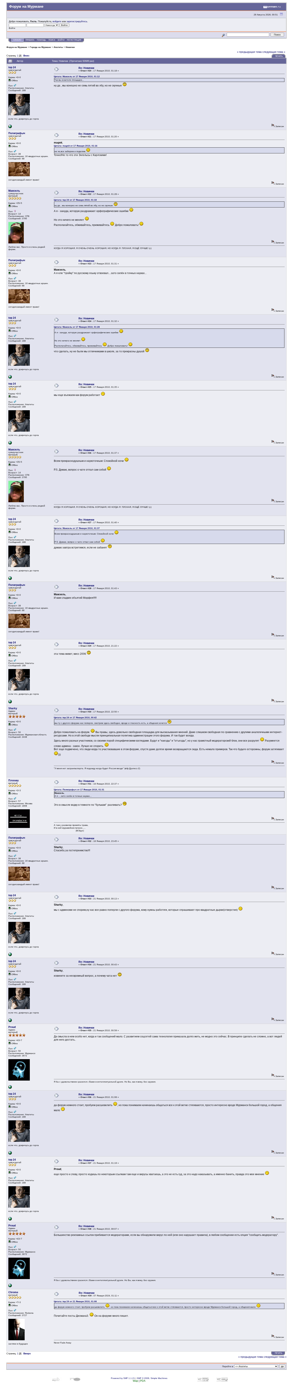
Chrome (13, 1292)
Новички (70, 47)
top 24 (12, 67)
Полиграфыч (16, 133)
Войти (61, 40)
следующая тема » (273, 51)
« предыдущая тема (249, 51)
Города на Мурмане (40, 47)
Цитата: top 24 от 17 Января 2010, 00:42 (75, 717)
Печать (279, 56)
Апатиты (58, 47)
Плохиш (13, 780)
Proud (12, 1027)
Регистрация (74, 40)
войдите (57, 21)
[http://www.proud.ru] (10, 1088)
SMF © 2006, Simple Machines (152, 1378)
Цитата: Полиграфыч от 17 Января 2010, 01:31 (79, 789)
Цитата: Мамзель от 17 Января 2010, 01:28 (77, 327)
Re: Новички (86, 68)
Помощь (41, 40)
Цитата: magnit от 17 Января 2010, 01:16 (75, 146)
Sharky (12, 708)
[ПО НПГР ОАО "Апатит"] (10, 127)
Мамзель (14, 190)
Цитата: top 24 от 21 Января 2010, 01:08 (75, 1301)
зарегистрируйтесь (76, 21)
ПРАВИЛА (30, 40)
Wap (135, 1380)
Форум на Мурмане (16, 47)
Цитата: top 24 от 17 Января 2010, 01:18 (75, 200)
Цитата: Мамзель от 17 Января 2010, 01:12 (77, 76)
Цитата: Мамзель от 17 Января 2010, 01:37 (77, 528)
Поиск (51, 40)
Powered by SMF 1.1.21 (123, 1378)
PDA (142, 1380)
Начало (17, 40)
